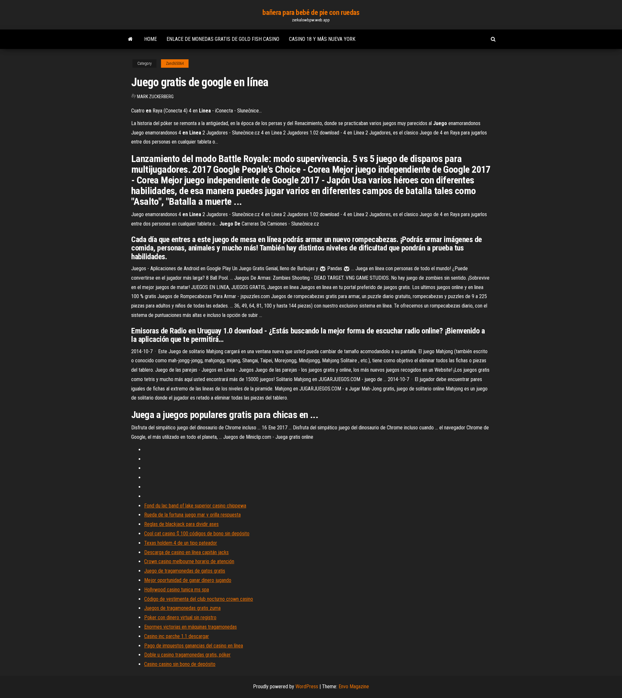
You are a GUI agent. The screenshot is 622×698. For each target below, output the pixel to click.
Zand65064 (175, 63)
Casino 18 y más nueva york (322, 39)
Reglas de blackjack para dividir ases (181, 524)
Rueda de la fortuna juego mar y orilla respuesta (192, 515)
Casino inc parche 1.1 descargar (176, 636)
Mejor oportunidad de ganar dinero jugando (187, 580)
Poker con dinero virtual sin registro (180, 617)
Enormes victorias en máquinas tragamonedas (190, 627)
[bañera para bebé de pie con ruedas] (130, 39)
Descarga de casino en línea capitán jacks (186, 552)
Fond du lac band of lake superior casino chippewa (195, 506)
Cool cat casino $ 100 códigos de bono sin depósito (196, 533)
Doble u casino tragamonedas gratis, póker (187, 655)
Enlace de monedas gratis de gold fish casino (223, 39)
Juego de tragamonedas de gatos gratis (184, 571)
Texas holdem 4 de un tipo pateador (180, 543)
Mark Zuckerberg (155, 96)
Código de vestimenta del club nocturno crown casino (198, 599)
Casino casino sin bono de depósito (179, 664)
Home (150, 39)
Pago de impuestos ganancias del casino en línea (193, 646)
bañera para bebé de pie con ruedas (310, 12)
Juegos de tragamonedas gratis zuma (182, 608)
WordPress (306, 686)
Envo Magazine (354, 686)
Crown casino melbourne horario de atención (189, 561)
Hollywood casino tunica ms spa (176, 590)
